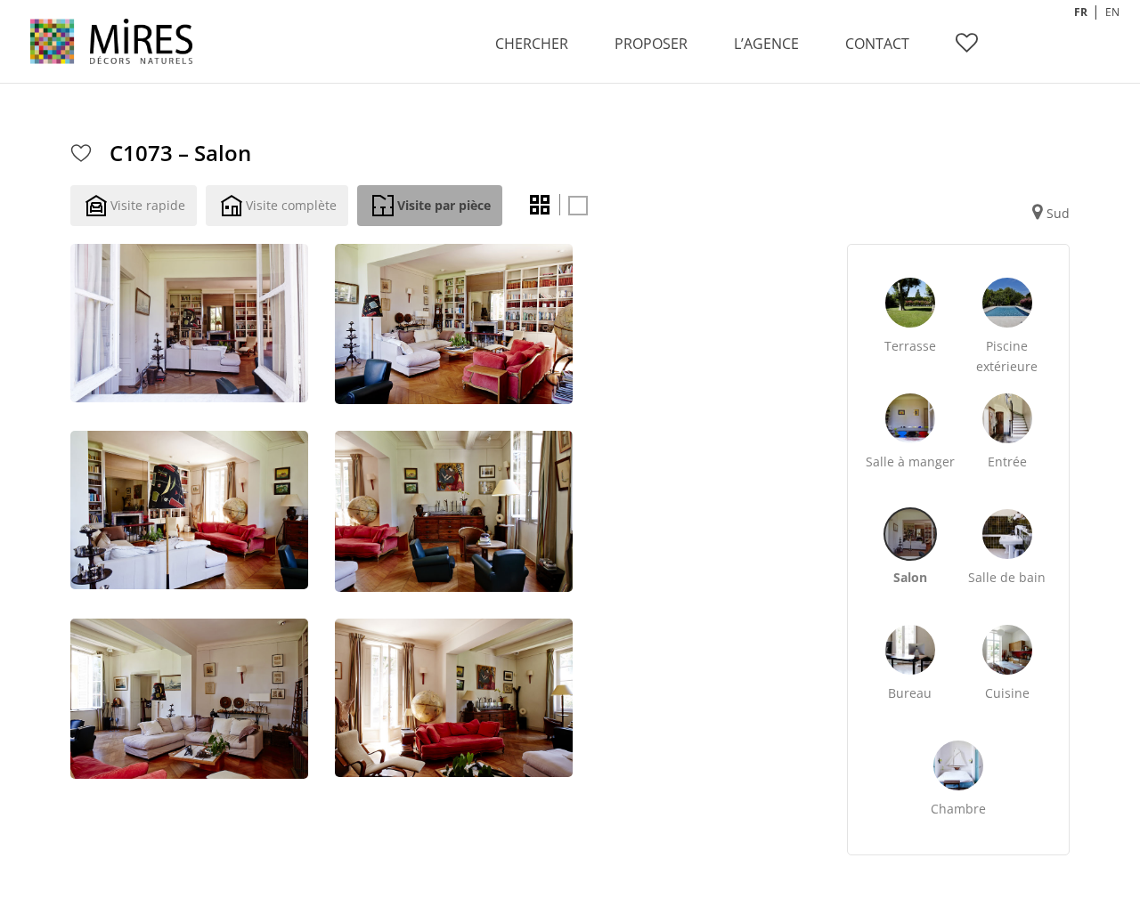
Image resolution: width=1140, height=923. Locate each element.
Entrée (1007, 461)
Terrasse (910, 345)
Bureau (910, 692)
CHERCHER (531, 43)
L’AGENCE (766, 43)
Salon (910, 577)
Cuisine (1007, 692)
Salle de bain (1007, 577)
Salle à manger (910, 461)
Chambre (958, 808)
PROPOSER (651, 43)
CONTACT (877, 43)
